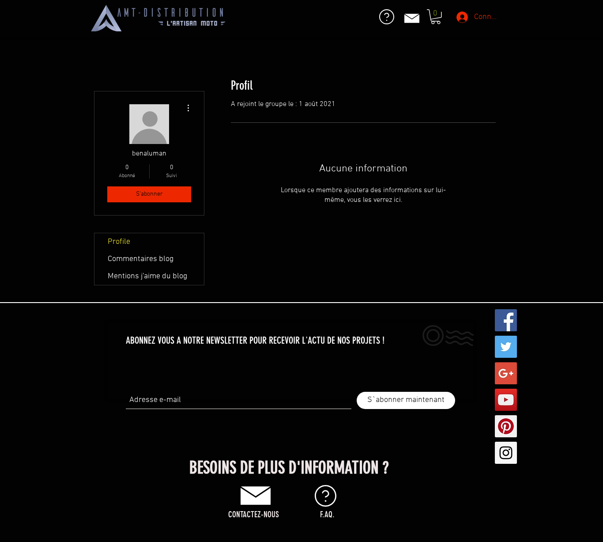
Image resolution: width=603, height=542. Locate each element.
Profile (119, 241)
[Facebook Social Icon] (506, 320)
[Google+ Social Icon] (506, 373)
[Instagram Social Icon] (506, 453)
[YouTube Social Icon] (506, 400)
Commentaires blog (140, 259)
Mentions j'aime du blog (147, 276)
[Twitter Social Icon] (506, 347)
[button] (436, 16)
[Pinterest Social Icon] (506, 426)
